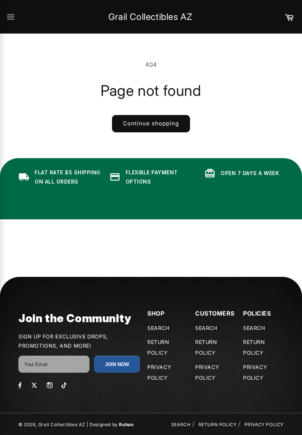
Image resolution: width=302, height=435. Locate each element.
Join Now (117, 364)
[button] (289, 17)
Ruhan (126, 424)
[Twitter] (34, 385)
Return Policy (218, 424)
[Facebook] (20, 385)
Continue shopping (151, 123)
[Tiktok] (64, 385)
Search (158, 328)
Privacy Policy (264, 424)
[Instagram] (50, 385)
